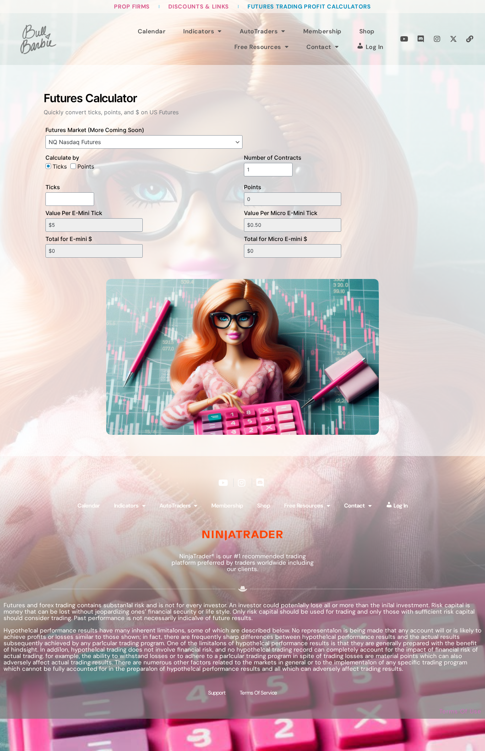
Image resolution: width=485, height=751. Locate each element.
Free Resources (257, 47)
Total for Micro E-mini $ (275, 238)
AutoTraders (259, 31)
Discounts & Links (198, 6)
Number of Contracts (272, 157)
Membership (322, 31)
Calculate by (62, 157)
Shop (367, 31)
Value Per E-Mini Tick (73, 212)
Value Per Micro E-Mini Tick (280, 212)
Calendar (151, 31)
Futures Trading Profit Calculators (309, 6)
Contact (318, 47)
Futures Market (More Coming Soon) (94, 129)
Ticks (52, 187)
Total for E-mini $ (68, 238)
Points (252, 187)
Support (217, 692)
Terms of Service (258, 692)
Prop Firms (132, 6)
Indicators (198, 31)
